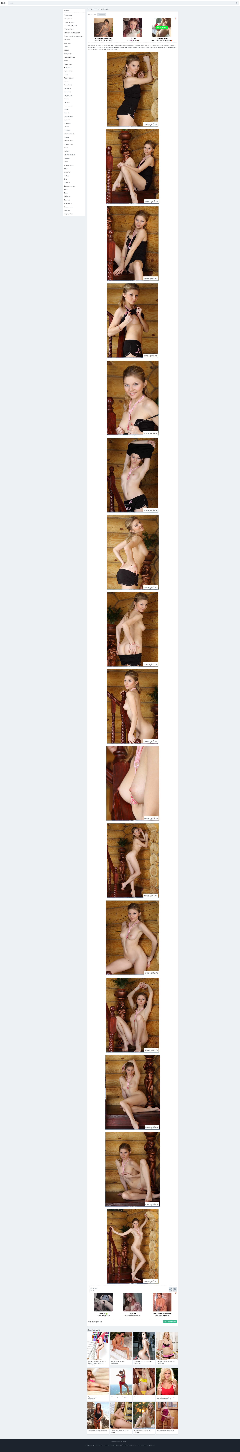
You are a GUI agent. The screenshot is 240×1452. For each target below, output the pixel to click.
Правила (125, 1441)
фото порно (134, 1445)
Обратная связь (115, 1441)
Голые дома (101, 14)
